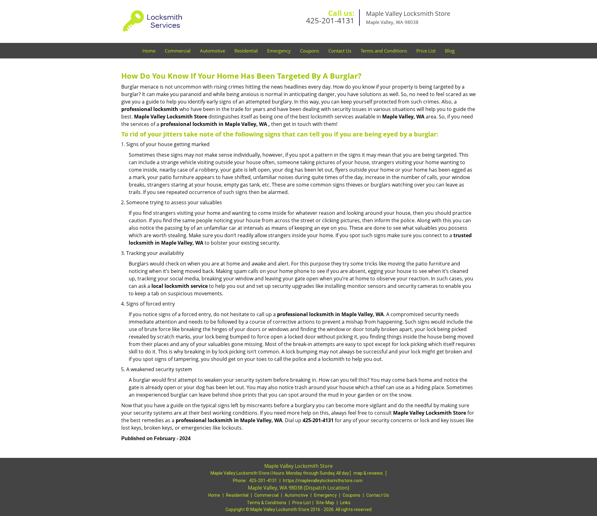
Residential (246, 51)
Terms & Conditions (266, 502)
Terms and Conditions (384, 51)
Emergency (279, 51)
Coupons (309, 51)
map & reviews (369, 473)
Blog (450, 51)
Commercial (178, 51)
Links (345, 502)
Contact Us (339, 51)
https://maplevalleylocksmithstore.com (323, 480)
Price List (426, 51)
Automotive (212, 51)
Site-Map (325, 502)
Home (148, 51)
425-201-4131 (330, 20)
